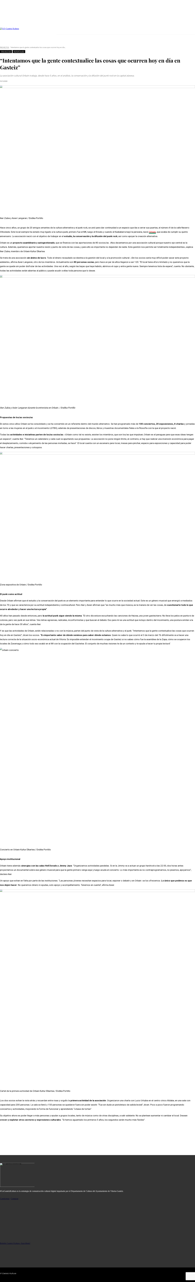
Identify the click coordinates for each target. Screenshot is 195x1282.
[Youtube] (72, 32)
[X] (68, 32)
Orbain (152, 232)
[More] (33, 1139)
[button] (192, 39)
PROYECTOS (4, 47)
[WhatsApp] (23, 1139)
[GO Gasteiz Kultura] (28, 33)
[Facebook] (59, 32)
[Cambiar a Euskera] (146, 39)
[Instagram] (63, 32)
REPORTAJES (19, 51)
